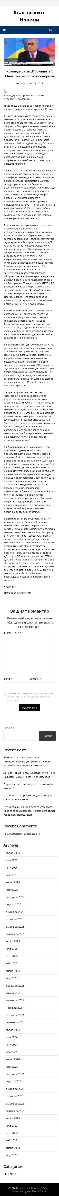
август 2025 (13, 941)
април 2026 (13, 882)
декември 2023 (15, 1088)
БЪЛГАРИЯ (9, 1174)
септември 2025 (15, 934)
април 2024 (13, 1059)
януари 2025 (13, 992)
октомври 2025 (15, 926)
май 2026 (11, 875)
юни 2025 (12, 956)
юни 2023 (12, 1133)
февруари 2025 (15, 985)
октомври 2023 (15, 1103)
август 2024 (13, 1029)
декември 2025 (15, 911)
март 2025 (12, 978)
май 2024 (11, 1051)
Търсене (8, 727)
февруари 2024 (15, 1074)
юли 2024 (12, 1037)
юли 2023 (12, 1125)
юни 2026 (12, 867)
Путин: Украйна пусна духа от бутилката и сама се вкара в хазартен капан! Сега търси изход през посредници (29, 810)
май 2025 (11, 963)
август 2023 (13, 1118)
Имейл (36, 678)
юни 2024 (12, 1044)
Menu (52, 30)
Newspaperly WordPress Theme (29, 1191)
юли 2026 (12, 860)
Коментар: (12, 633)
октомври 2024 (15, 1015)
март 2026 (12, 889)
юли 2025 (12, 948)
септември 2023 (15, 1110)
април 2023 (13, 1147)
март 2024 (12, 1066)
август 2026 (13, 852)
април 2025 (13, 970)
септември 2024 (15, 1022)
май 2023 (11, 1140)
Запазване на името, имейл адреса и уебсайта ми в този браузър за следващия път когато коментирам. (30, 696)
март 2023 (12, 1155)
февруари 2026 (15, 897)
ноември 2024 (14, 1007)
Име (8, 678)
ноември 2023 (14, 1096)
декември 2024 (15, 1000)
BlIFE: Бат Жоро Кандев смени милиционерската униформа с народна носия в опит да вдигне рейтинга (27, 761)
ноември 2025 (14, 919)
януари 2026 (13, 904)
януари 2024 (13, 1081)
